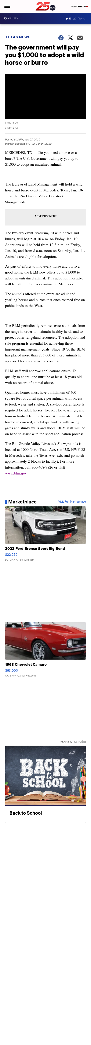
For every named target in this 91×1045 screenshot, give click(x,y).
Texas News (18, 37)
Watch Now (78, 6)
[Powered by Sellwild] (80, 741)
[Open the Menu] (7, 6)
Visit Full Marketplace (72, 501)
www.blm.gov (15, 473)
